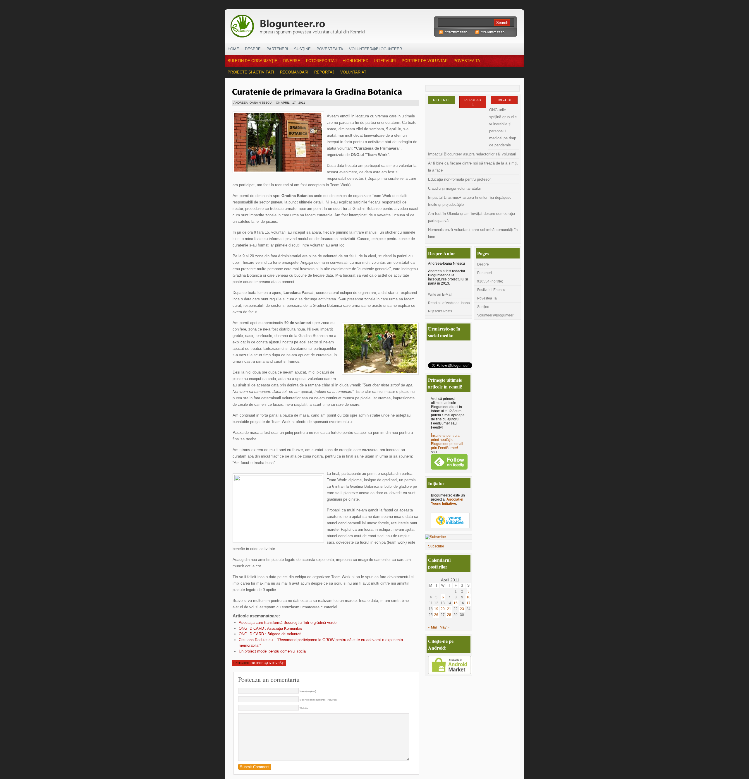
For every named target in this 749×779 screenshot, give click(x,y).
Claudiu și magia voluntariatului (454, 188)
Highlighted (355, 61)
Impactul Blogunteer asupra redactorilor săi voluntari (472, 154)
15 (455, 603)
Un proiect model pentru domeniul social (273, 651)
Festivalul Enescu (491, 290)
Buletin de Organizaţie (252, 61)
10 (468, 597)
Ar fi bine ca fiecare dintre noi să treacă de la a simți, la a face (473, 166)
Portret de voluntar (425, 61)
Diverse (291, 61)
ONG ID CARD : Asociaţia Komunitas (270, 628)
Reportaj (324, 72)
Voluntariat (353, 72)
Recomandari (294, 72)
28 (449, 615)
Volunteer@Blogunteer (375, 49)
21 (449, 609)
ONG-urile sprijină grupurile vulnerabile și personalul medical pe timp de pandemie (503, 127)
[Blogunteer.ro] (339, 24)
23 (462, 609)
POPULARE (472, 102)
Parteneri (277, 49)
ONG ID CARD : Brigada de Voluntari (270, 634)
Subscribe (436, 546)
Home (233, 49)
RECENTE (441, 100)
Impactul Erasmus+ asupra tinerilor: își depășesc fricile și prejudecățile (469, 201)
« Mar (432, 627)
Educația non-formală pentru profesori (460, 179)
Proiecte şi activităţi (251, 72)
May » (444, 627)
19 (436, 609)
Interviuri (385, 61)
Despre (253, 49)
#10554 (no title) (490, 281)
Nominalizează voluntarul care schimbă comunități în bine (473, 233)
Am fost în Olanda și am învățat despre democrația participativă (471, 217)
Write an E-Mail (440, 294)
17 (468, 603)
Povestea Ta (330, 49)
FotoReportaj (321, 61)
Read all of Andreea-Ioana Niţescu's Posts (449, 307)
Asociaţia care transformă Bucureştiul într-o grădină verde (287, 622)
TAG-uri (504, 100)
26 (436, 615)
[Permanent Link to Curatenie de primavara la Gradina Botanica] (317, 91)
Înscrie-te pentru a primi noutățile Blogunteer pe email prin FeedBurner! (447, 442)
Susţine (302, 49)
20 (443, 609)
